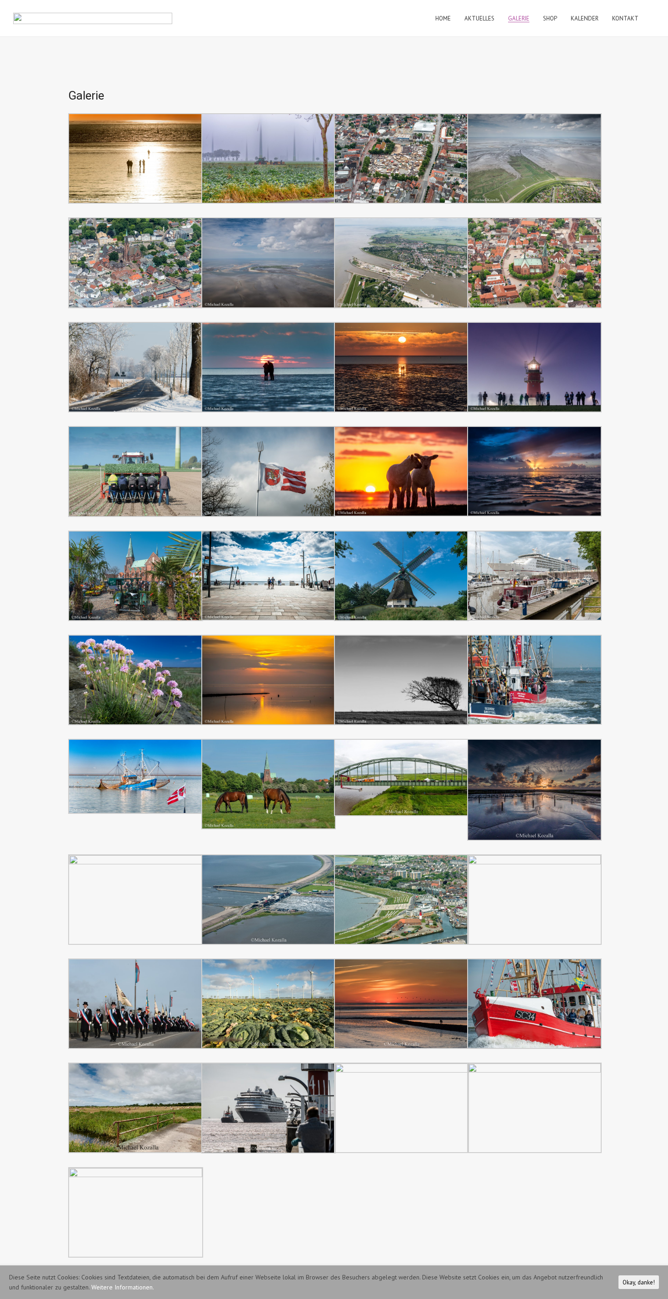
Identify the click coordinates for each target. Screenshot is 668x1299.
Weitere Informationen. (122, 1287)
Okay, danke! (639, 1282)
